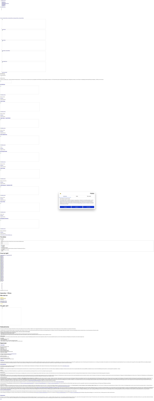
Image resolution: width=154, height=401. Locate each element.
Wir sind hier (3, 4)
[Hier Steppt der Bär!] (19, 161)
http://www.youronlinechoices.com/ (75, 392)
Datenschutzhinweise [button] (3, 364)
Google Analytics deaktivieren (60, 381)
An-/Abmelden (3, 245)
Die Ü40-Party (4, 29)
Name (2, 242)
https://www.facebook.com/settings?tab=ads (41, 392)
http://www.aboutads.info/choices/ (61, 392)
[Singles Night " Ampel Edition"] (19, 127)
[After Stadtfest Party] (19, 144)
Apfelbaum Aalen (3, 0)
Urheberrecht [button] (2, 360)
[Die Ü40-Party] (2, 94)
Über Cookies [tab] (89, 196)
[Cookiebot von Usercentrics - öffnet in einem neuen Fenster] (90, 193)
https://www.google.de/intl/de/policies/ (41, 383)
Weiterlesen (1, 98)
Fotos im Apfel (4, 2)
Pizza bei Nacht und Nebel (5, 3)
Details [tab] (77, 196)
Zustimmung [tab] (65, 196)
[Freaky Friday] (2, 111)
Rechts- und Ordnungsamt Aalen (12, 353)
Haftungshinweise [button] (2, 395)
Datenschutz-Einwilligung (4, 247)
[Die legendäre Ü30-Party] (2, 228)
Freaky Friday (3, 40)
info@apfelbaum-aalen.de (3, 301)
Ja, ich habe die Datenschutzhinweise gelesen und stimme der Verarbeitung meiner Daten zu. (13, 248)
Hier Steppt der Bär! (4, 72)
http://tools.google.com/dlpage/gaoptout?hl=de (35, 380)
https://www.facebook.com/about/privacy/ (5, 389)
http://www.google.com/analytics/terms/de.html (27, 383)
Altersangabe (3, 249)
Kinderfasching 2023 (9, 255)
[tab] (77, 360)
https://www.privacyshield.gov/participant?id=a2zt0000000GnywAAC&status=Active (48, 387)
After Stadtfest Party (4, 61)
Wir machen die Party (3, 255)
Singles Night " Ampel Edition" (6, 50)
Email (2, 243)
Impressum (3, 5)
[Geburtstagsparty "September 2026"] (19, 194)
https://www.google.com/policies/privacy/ (54, 383)
